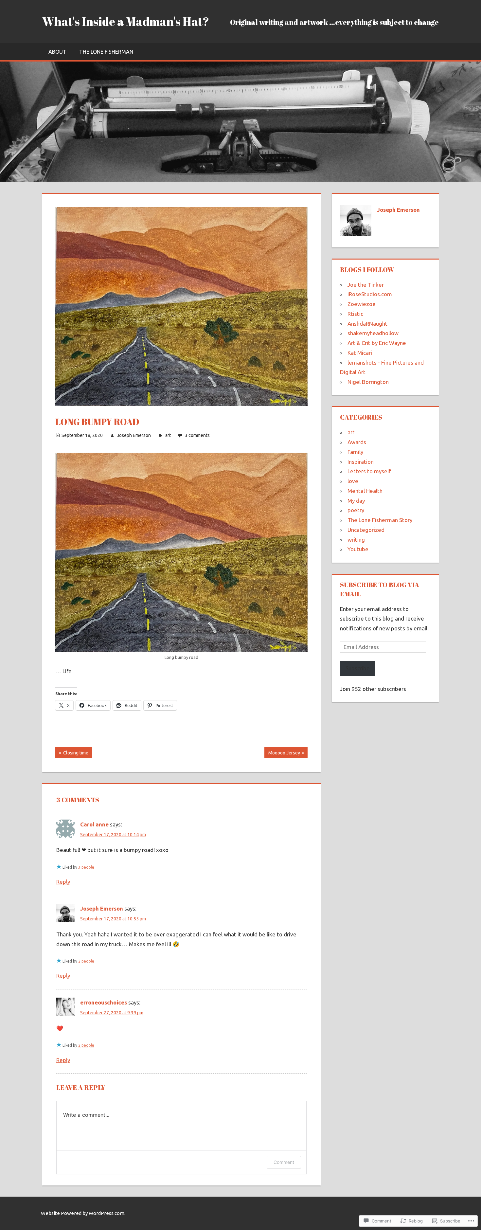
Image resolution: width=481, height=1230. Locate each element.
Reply (63, 881)
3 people (86, 867)
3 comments (197, 435)
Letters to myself (369, 471)
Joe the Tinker (365, 284)
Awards (356, 442)
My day (356, 500)
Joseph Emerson (134, 435)
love (352, 481)
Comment (284, 1162)
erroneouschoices (103, 1002)
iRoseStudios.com (369, 294)
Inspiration (360, 462)
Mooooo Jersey (282, 754)
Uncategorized (365, 530)
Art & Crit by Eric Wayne (376, 343)
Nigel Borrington (368, 382)
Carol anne (94, 824)
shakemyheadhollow (373, 333)
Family (355, 452)
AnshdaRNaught (367, 323)
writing (356, 539)
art (168, 435)
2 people (86, 961)
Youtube (357, 549)
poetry (355, 510)
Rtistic (355, 314)
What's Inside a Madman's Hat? (125, 21)
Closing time (71, 754)
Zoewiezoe (361, 304)
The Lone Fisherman (106, 52)
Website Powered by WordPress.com (82, 1213)
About (57, 52)
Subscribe (358, 668)
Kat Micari (359, 353)
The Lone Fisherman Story (379, 520)
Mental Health (365, 491)
